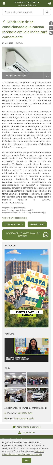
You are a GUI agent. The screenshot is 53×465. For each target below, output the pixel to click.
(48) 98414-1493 (25, 413)
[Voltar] (4, 21)
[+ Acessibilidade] (51, 33)
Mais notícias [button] (37, 224)
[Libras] (51, 23)
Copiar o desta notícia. (14, 217)
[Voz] (51, 28)
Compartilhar (12, 224)
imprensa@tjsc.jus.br (24, 418)
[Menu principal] (4, 3)
